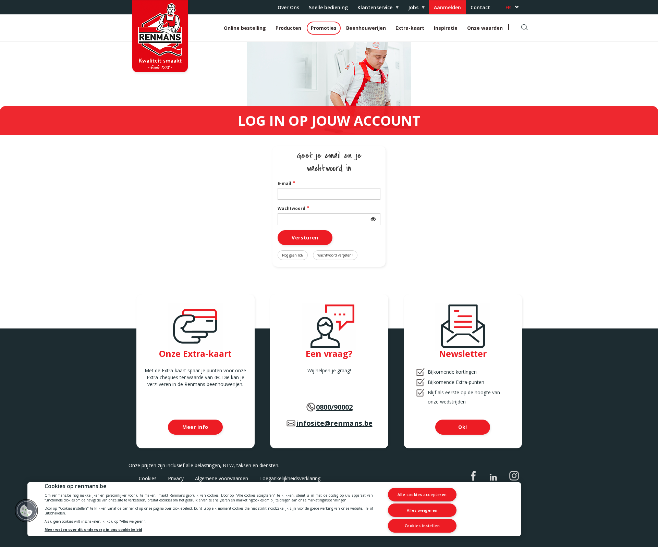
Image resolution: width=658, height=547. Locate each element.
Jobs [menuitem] (410, 9)
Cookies (148, 478)
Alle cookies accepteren (422, 494)
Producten (288, 28)
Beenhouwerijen (366, 28)
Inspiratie (446, 28)
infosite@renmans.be (334, 423)
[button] (26, 511)
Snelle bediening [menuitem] (328, 7)
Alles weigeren (422, 510)
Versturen (305, 237)
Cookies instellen (422, 525)
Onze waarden (485, 28)
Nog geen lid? (292, 255)
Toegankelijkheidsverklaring (289, 478)
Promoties (324, 28)
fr (508, 7)
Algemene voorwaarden (221, 478)
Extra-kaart (409, 28)
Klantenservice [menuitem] (372, 9)
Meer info (195, 427)
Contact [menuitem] (480, 7)
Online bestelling (245, 28)
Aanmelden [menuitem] (447, 7)
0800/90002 (334, 407)
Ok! (462, 427)
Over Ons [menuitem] (288, 7)
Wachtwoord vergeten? (335, 255)
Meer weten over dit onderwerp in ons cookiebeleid (93, 529)
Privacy (176, 478)
